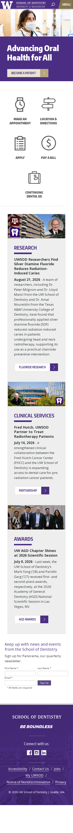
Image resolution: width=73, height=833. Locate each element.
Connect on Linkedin (43, 752)
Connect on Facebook (29, 752)
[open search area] (53, 4)
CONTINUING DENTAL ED (34, 194)
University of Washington (7, 5)
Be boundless (36, 727)
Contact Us (40, 768)
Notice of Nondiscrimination (28, 782)
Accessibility (17, 768)
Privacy (60, 782)
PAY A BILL (48, 158)
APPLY (20, 158)
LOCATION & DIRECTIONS (48, 121)
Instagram (36, 752)
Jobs (57, 768)
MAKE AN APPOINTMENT (20, 121)
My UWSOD (34, 775)
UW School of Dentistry (31, 4)
